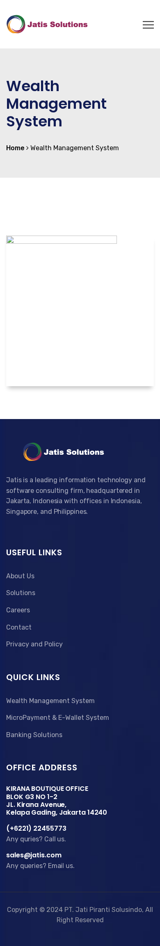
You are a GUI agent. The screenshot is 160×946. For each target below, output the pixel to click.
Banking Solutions (34, 735)
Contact (19, 627)
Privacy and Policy (34, 644)
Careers (18, 610)
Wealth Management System (50, 701)
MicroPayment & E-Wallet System (57, 718)
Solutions (20, 593)
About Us (20, 576)
